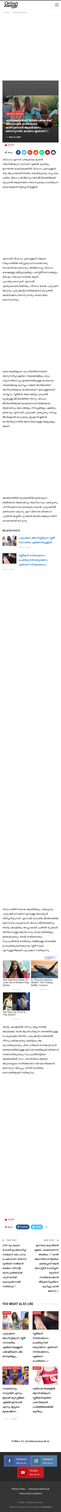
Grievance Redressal (38, 1488)
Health (7, 1313)
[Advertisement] (30, 46)
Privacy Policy (19, 1488)
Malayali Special (15, 114)
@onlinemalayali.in (37, 1441)
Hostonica (46, 1507)
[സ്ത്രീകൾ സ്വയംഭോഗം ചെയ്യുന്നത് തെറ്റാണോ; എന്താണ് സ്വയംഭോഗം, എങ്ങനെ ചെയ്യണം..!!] (9, 558)
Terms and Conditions (30, 1493)
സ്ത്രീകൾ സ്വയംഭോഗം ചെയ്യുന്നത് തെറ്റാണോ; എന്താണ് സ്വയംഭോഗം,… (34, 560)
